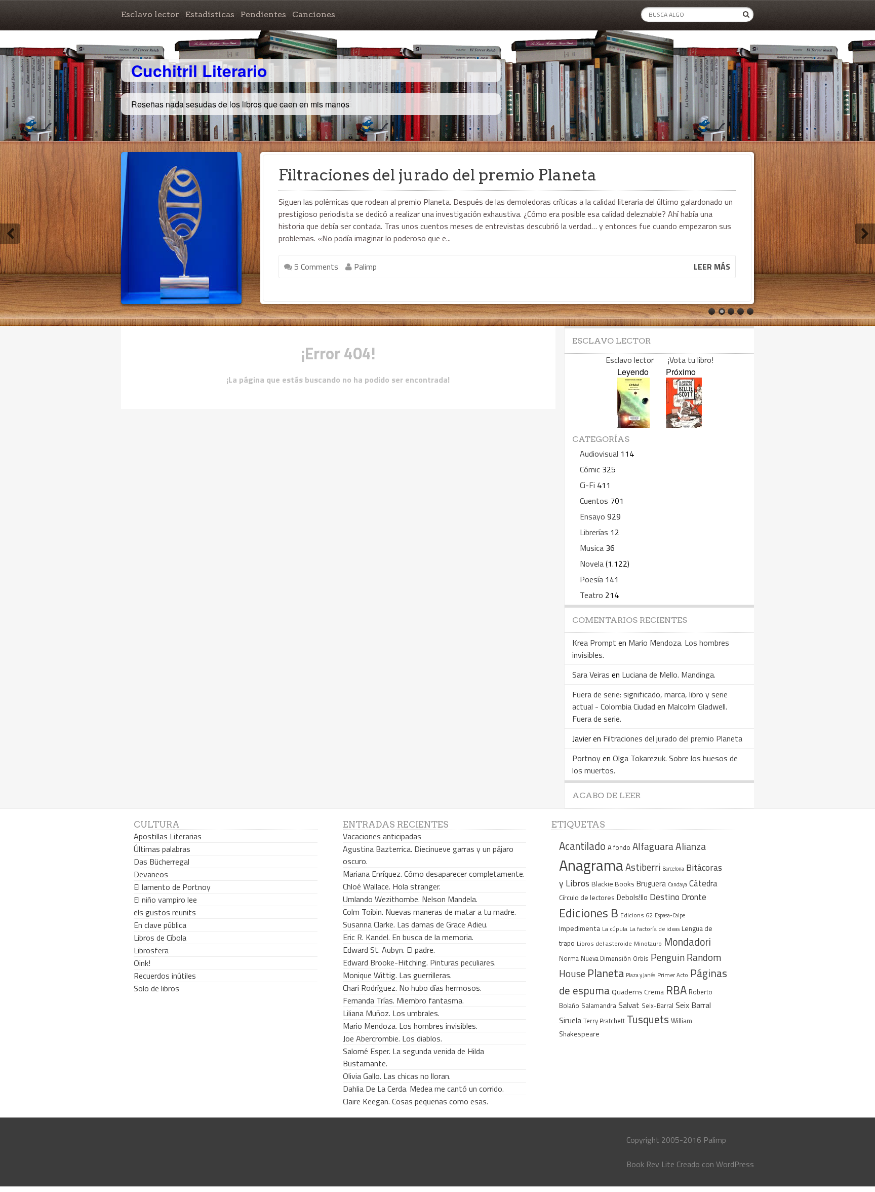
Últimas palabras (162, 849)
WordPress (735, 1164)
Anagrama (591, 865)
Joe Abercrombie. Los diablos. (392, 1038)
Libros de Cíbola (160, 938)
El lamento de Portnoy (172, 887)
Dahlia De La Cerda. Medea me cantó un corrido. (423, 1089)
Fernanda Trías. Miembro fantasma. (403, 1000)
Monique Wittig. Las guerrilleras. (397, 975)
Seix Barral (693, 1005)
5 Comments (315, 266)
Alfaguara (652, 846)
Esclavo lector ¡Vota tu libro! (659, 360)
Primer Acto (672, 975)
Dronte (694, 896)
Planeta (605, 972)
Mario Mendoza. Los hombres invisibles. (410, 1026)
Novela (592, 563)
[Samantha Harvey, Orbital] (633, 425)
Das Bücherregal (161, 861)
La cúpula (614, 928)
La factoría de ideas (654, 928)
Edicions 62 (636, 915)
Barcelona (673, 869)
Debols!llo (632, 897)
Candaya (677, 884)
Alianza (690, 846)
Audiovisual (599, 454)
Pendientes (263, 14)
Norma (569, 958)
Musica (592, 548)
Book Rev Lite (650, 1164)
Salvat (629, 1005)
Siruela (570, 1020)
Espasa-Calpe (670, 915)
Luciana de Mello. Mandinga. (668, 674)
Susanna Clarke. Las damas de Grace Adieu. (415, 924)
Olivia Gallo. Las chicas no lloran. (397, 1076)
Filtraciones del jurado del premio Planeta (437, 174)
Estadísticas (209, 14)
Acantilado (582, 846)
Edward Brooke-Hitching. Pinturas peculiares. (419, 962)
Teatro (591, 595)
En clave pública (160, 925)
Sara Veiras (591, 674)
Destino (665, 897)
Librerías (594, 532)
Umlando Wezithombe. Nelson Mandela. (410, 899)
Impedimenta (579, 928)
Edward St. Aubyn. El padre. (389, 950)
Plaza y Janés (640, 975)
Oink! (142, 963)
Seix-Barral (657, 1006)
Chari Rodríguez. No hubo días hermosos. (412, 988)
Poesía (591, 579)
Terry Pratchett (604, 1021)
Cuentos (594, 501)
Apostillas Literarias (168, 836)
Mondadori (687, 942)
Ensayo (592, 516)
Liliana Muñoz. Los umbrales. (391, 1013)
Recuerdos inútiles (165, 976)
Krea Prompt (594, 643)
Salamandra (598, 1005)
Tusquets (648, 1019)
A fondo (619, 847)
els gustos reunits (165, 912)
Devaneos (151, 874)
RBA (676, 990)
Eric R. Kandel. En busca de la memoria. (408, 937)
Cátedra (703, 883)
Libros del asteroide (604, 943)
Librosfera (151, 950)
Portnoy (586, 758)
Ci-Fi (587, 485)
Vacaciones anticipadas (382, 836)
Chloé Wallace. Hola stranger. (392, 886)
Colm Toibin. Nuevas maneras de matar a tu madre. (429, 912)
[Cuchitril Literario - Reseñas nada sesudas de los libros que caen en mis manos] (709, 62)
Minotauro (648, 943)
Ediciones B (588, 913)
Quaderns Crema (638, 991)
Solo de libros (156, 988)
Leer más (712, 266)
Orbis (641, 958)
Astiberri (642, 867)
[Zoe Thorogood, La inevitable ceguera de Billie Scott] (684, 425)
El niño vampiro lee (165, 899)
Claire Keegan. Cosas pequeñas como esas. (415, 1101)
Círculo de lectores (587, 897)
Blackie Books (612, 883)
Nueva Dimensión (606, 958)
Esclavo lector (150, 14)
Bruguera (651, 883)
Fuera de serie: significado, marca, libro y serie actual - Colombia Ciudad (650, 700)
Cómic (590, 469)
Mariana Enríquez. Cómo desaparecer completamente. (434, 874)
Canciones (313, 14)
